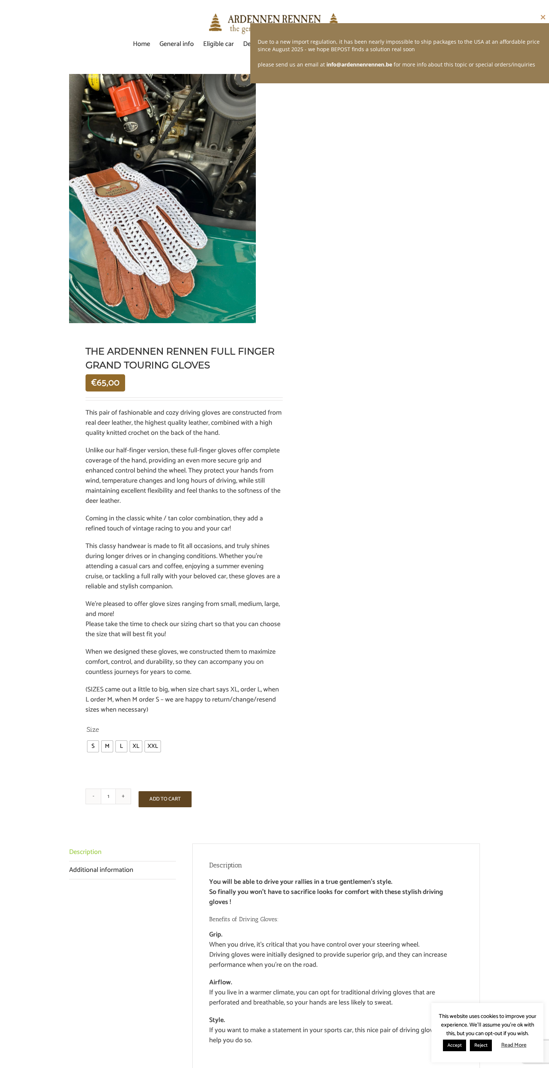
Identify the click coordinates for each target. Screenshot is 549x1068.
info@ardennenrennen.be (359, 64)
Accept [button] (454, 1045)
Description (85, 852)
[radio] (93, 746)
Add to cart (165, 799)
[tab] (122, 852)
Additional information (101, 870)
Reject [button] (480, 1045)
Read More (514, 1045)
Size (93, 729)
